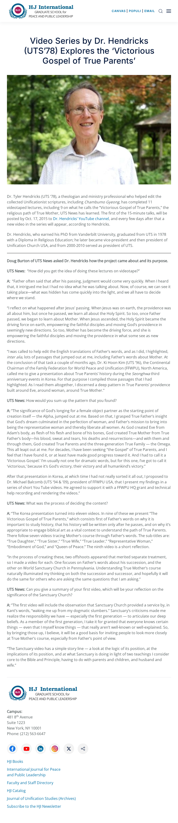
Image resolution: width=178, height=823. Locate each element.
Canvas (119, 11)
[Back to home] (42, 11)
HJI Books (15, 761)
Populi (135, 11)
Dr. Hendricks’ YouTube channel (81, 218)
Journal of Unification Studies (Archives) (41, 798)
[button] (160, 11)
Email (149, 11)
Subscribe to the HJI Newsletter (34, 806)
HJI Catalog (16, 790)
